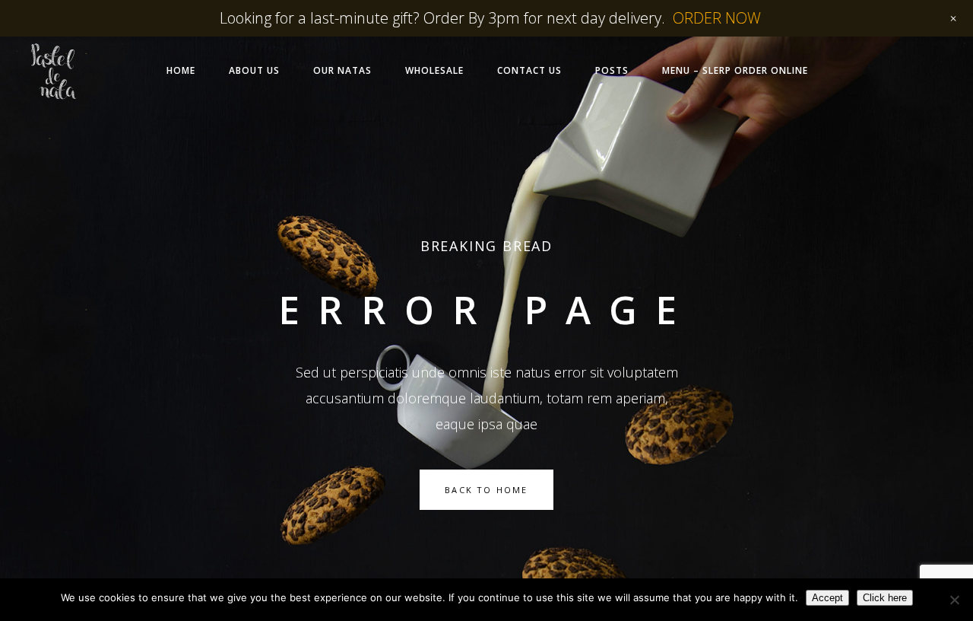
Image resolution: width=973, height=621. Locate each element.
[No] (954, 599)
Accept (827, 597)
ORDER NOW (717, 18)
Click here (885, 597)
